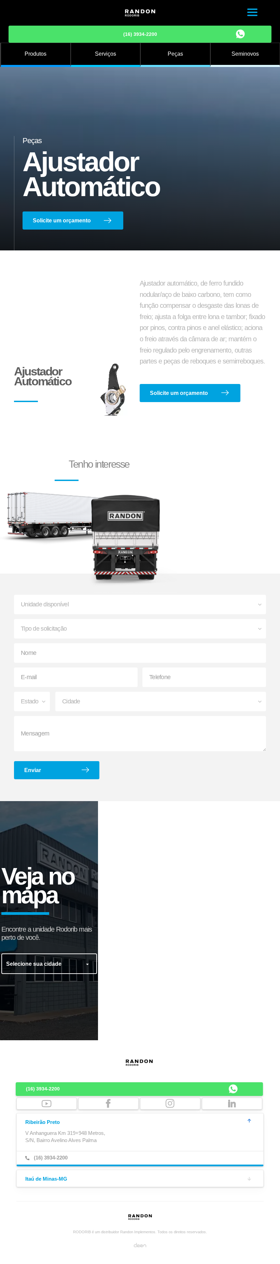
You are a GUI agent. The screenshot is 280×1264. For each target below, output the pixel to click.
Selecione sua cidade (34, 964)
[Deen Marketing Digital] (140, 1244)
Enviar (32, 770)
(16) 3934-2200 (140, 34)
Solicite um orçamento (62, 220)
